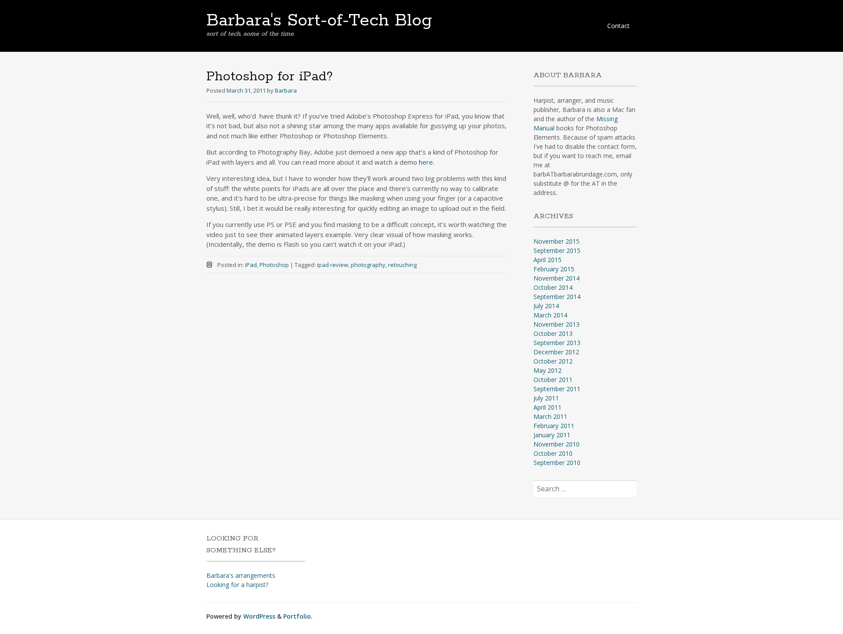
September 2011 (556, 389)
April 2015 (547, 260)
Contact (618, 26)
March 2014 (550, 315)
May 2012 (547, 370)
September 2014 (556, 296)
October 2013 (553, 333)
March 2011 (550, 416)
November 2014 (556, 278)
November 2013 (556, 324)
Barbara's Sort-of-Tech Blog (319, 21)
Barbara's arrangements (240, 575)
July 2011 (546, 398)
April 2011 (547, 407)
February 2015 (553, 269)
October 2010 (553, 453)
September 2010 (556, 462)
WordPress (259, 616)
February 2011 (553, 425)
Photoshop (274, 265)
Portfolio (297, 616)
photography (368, 265)
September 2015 (556, 250)
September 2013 (556, 343)
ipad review (332, 265)
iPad (251, 265)
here (426, 162)
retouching (402, 265)
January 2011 (551, 435)
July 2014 (546, 306)
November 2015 (556, 241)
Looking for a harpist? (237, 584)
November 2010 (556, 444)
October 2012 (553, 361)
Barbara (286, 90)
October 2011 (553, 379)
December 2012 (556, 352)
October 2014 (553, 287)
